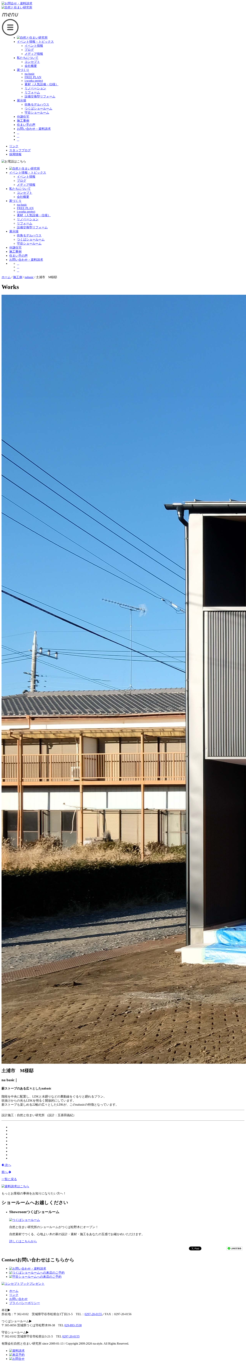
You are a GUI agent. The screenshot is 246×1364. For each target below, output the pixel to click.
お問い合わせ (18, 1299)
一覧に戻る (9, 1179)
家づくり (23, 70)
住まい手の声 (26, 124)
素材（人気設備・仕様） (41, 84)
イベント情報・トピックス (35, 41)
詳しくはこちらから (23, 1241)
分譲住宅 (23, 116)
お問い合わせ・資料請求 (34, 128)
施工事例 (23, 120)
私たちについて (27, 57)
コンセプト (32, 61)
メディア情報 (34, 53)
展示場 (21, 100)
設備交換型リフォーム (40, 96)
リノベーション (35, 88)
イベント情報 (34, 45)
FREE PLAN (33, 77)
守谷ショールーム (37, 112)
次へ (7, 1165)
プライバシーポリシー (24, 1303)
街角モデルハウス (37, 104)
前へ (5, 1172)
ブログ (29, 49)
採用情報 (15, 154)
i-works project (34, 80)
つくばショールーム (38, 108)
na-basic (30, 73)
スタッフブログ (20, 150)
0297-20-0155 (93, 1314)
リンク (13, 146)
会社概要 (31, 65)
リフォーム (32, 92)
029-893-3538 (73, 1325)
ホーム (13, 1290)
